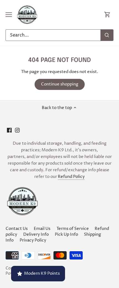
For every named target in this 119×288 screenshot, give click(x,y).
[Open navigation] (9, 14)
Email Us (42, 229)
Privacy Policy (33, 240)
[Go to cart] (107, 14)
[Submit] (106, 35)
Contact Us (17, 229)
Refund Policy (71, 177)
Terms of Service (72, 229)
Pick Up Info (66, 234)
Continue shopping (59, 84)
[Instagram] (17, 130)
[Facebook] (9, 130)
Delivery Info (36, 234)
